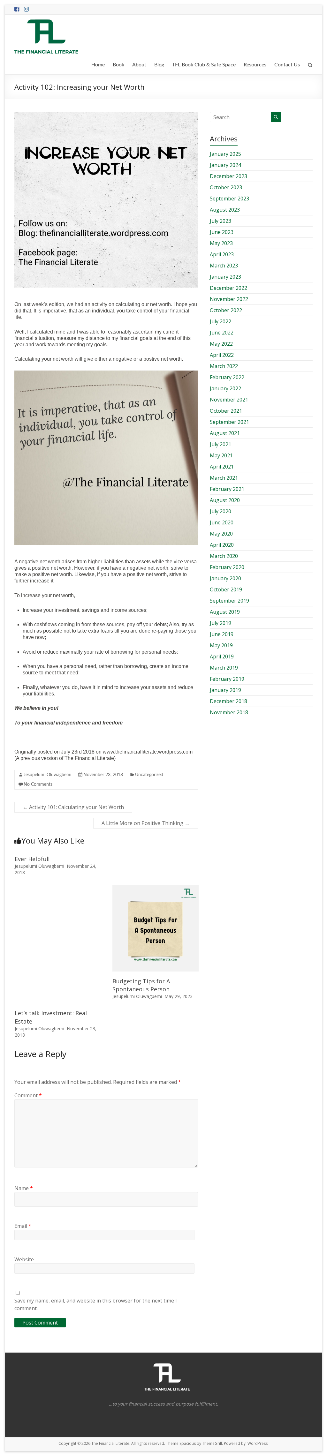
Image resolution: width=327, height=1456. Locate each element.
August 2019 (225, 611)
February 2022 (227, 377)
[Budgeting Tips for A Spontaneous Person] (155, 888)
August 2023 (225, 209)
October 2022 (226, 310)
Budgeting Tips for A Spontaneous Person (141, 985)
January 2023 (225, 276)
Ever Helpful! (32, 859)
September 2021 (229, 421)
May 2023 (221, 243)
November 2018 (229, 712)
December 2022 (228, 287)
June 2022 (221, 332)
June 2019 (221, 634)
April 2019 (222, 656)
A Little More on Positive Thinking (146, 823)
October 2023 (226, 187)
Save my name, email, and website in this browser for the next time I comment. (95, 1304)
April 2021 (222, 466)
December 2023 (228, 176)
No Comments (38, 784)
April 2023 (222, 254)
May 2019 (221, 645)
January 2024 (225, 165)
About (139, 64)
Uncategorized (149, 775)
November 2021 (229, 399)
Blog (159, 64)
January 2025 (225, 153)
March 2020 (224, 555)
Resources (255, 64)
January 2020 (225, 578)
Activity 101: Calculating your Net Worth (73, 807)
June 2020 (221, 522)
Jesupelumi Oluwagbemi (47, 775)
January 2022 (225, 388)
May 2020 (221, 533)
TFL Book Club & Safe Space (204, 64)
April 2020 (222, 544)
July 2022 (220, 321)
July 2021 (220, 444)
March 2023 (224, 265)
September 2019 (229, 600)
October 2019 (226, 589)
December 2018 (228, 701)
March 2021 (224, 477)
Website (24, 1259)
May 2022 (221, 343)
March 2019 (224, 667)
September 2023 (229, 198)
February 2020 (227, 567)
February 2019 (227, 678)
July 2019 (220, 623)
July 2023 (220, 220)
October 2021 (226, 410)
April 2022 (222, 354)
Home (98, 64)
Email (22, 1225)
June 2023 (221, 232)
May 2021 (221, 455)
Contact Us (287, 64)
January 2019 (225, 690)
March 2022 (224, 366)
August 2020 (225, 500)
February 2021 (227, 488)
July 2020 (220, 511)
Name (23, 1188)
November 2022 (229, 299)
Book (118, 64)
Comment (28, 1095)
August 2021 (225, 433)
